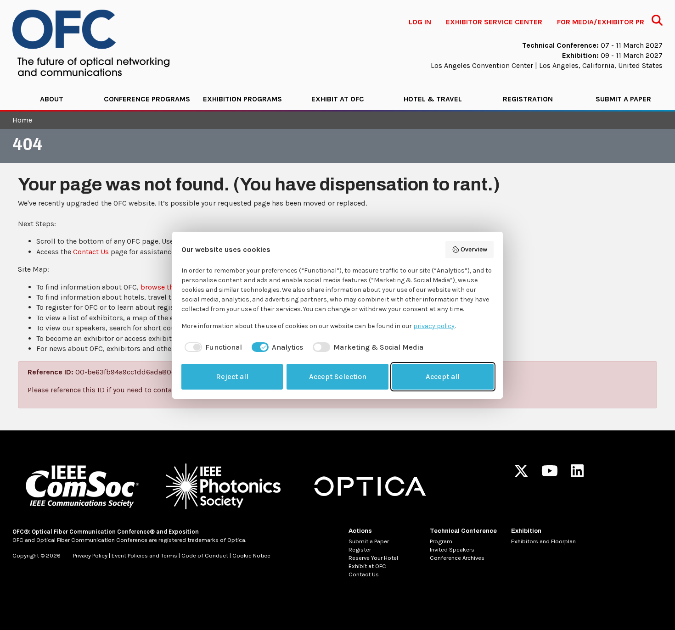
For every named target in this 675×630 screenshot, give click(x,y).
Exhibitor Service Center (494, 21)
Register (360, 549)
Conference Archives (457, 557)
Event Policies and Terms (144, 555)
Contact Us (91, 251)
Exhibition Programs (242, 99)
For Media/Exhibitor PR (600, 21)
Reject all (232, 376)
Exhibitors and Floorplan (543, 541)
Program (441, 541)
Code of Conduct (204, 555)
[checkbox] (211, 347)
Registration (528, 99)
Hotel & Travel (433, 99)
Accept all (443, 376)
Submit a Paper (623, 99)
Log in (420, 21)
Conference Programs (147, 99)
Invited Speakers (452, 549)
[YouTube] (549, 474)
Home (22, 120)
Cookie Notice (251, 555)
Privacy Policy (90, 555)
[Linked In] (577, 474)
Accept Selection (337, 376)
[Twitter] (521, 474)
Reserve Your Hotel (373, 557)
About (51, 99)
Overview (474, 249)
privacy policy (434, 326)
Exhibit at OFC (337, 99)
